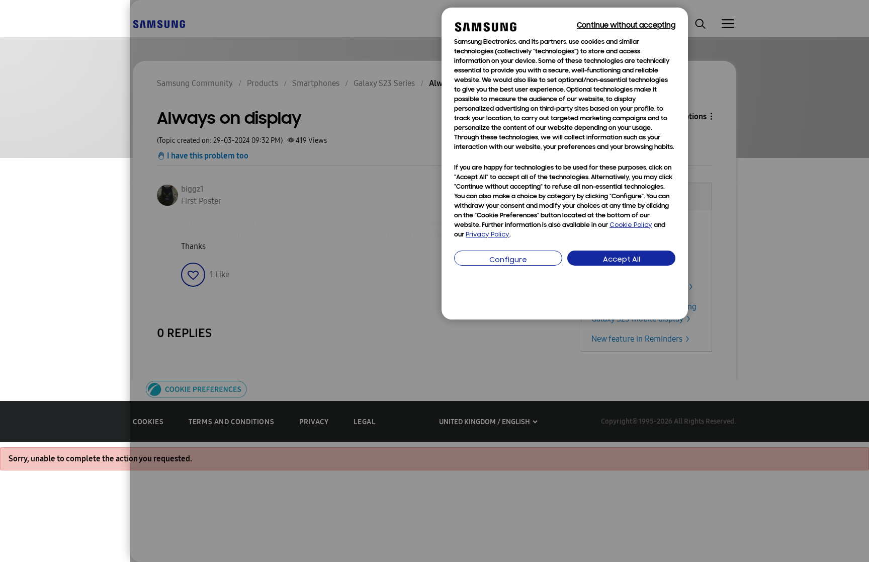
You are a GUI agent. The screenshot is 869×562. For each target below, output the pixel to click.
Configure (508, 260)
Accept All (621, 260)
